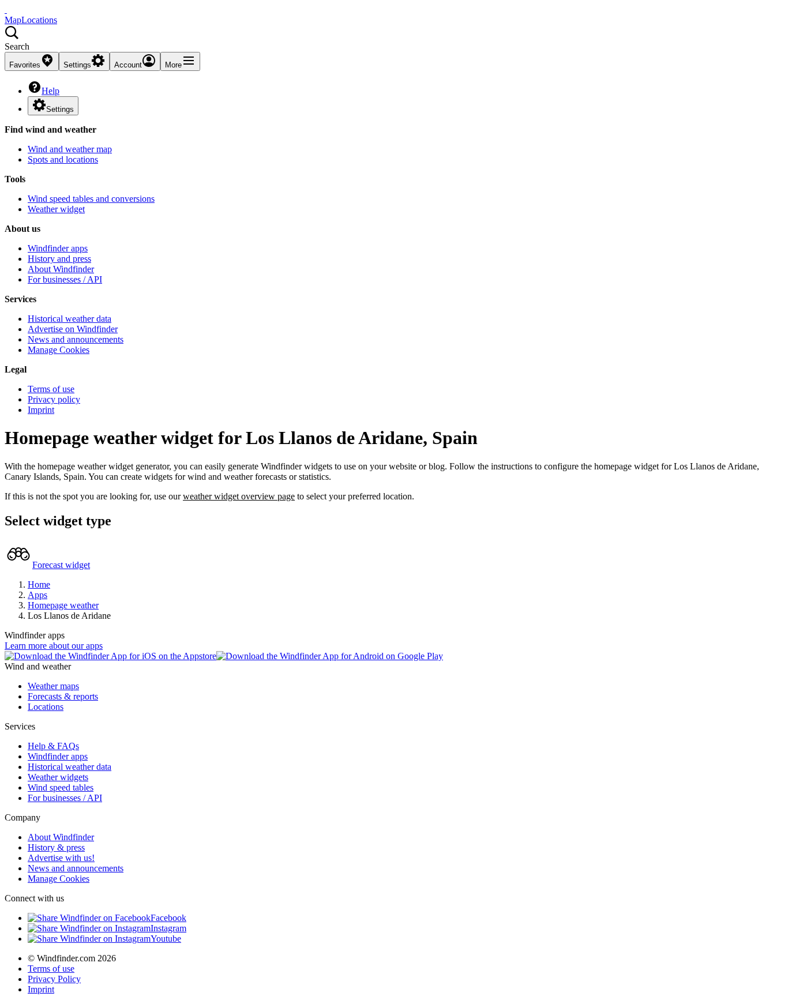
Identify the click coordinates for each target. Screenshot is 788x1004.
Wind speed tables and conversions (91, 199)
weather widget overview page (239, 496)
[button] (394, 38)
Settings (60, 109)
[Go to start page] (6, 9)
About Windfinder (61, 269)
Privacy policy (54, 399)
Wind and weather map (70, 149)
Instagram (168, 928)
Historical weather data (69, 319)
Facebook (168, 918)
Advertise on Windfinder (73, 329)
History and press (59, 259)
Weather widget (56, 209)
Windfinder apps (58, 248)
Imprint (41, 410)
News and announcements (75, 339)
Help (50, 91)
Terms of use (51, 389)
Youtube (166, 938)
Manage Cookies (58, 350)
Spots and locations (63, 159)
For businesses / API (65, 279)
